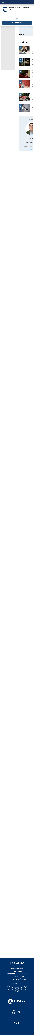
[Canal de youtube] (25, 988)
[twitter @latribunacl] (12, 988)
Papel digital (17, 971)
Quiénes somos (17, 969)
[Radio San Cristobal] (17, 1012)
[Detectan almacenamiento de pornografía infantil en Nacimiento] (25, 73)
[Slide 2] (31, 149)
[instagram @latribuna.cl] (17, 988)
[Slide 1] (30, 149)
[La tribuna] (17, 963)
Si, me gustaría (17, 22)
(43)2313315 (22, 974)
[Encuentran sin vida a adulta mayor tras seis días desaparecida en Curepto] (25, 108)
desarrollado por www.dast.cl (17, 1031)
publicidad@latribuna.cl (17, 979)
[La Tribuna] (17, 1001)
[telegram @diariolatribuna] (21, 988)
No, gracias (17, 18)
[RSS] (17, 991)
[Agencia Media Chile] (17, 1023)
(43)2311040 (11, 974)
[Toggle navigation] (2, 2)
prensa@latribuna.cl (17, 976)
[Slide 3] (33, 149)
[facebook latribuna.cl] (8, 988)
